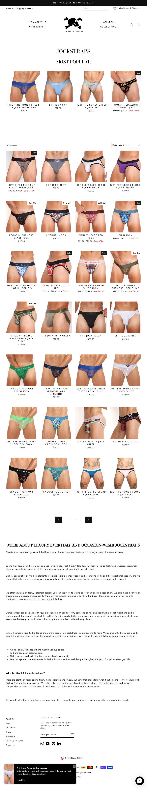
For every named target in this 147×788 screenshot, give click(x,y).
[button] (139, 780)
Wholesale (10, 736)
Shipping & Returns (25, 8)
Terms (8, 732)
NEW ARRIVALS (37, 22)
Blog (8, 723)
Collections (108, 26)
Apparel (108, 22)
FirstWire (77, 777)
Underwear (36, 26)
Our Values (10, 727)
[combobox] (96, 8)
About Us (10, 8)
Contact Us (10, 745)
